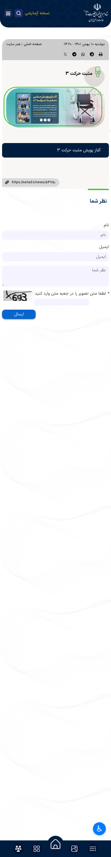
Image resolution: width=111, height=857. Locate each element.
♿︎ (99, 828)
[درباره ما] (18, 849)
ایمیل (104, 247)
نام (106, 225)
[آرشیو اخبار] (93, 849)
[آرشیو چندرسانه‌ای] (74, 849)
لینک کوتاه (7, 183)
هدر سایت (13, 44)
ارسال (19, 314)
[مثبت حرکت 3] (55, 108)
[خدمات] (36, 849)
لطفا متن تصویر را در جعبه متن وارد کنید (72, 294)
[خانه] (55, 844)
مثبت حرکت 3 (79, 73)
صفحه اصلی (33, 44)
